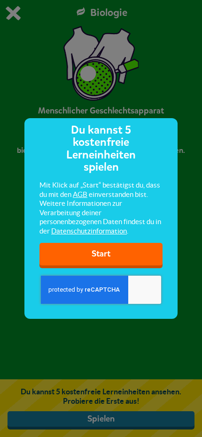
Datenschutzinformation (89, 231)
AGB (80, 194)
